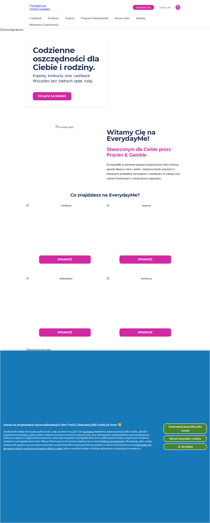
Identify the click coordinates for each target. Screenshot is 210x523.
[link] (64, 236)
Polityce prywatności (112, 441)
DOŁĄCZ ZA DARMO (52, 96)
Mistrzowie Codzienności (44, 24)
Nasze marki (122, 18)
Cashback (35, 18)
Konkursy (53, 18)
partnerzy (88, 431)
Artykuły (140, 18)
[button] (143, 7)
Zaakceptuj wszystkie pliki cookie (185, 428)
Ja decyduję (185, 446)
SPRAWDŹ (65, 259)
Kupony (69, 18)
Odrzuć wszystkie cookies (185, 438)
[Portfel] (177, 7)
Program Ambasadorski (94, 18)
